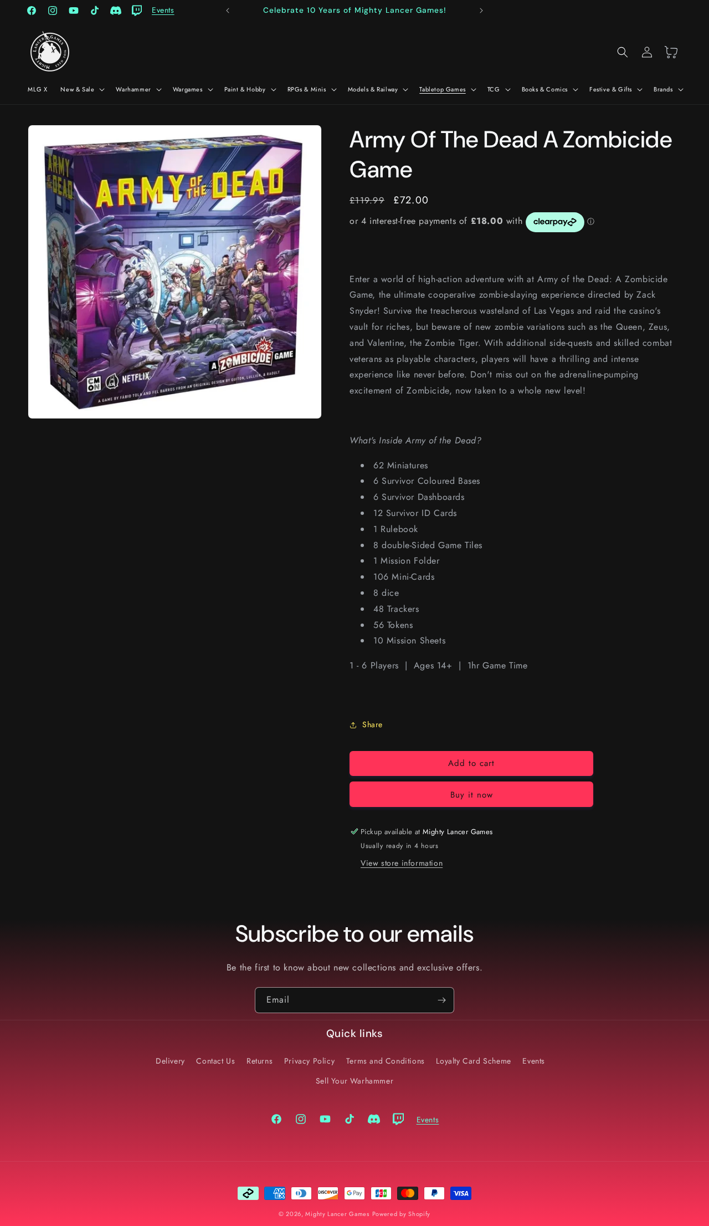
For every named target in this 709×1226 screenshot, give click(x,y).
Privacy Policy (309, 1060)
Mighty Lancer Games (337, 1213)
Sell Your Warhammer (354, 1080)
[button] (81, 89)
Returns (259, 1060)
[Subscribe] (441, 1000)
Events (533, 1060)
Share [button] (372, 724)
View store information (402, 863)
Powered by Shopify (401, 1213)
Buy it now (471, 795)
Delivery (170, 1060)
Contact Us (215, 1060)
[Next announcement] (481, 10)
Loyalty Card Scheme (473, 1060)
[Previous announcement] (227, 10)
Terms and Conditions (385, 1060)
